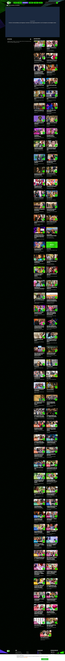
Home (15, 2)
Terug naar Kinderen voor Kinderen (14, 5)
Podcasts (36, 2)
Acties (41, 2)
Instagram (40, 653)
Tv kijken (19, 2)
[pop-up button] (54, 34)
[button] (9, 34)
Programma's (25, 2)
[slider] (32, 32)
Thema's (27, 653)
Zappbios (31, 2)
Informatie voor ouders (18, 653)
